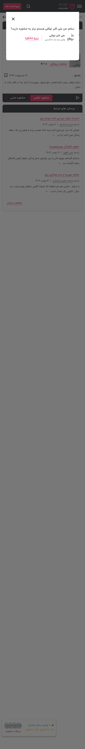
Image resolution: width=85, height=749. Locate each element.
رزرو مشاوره (32, 38)
